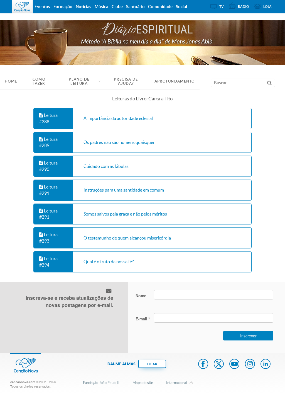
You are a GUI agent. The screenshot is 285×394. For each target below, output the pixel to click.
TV (221, 6)
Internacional (176, 383)
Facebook (203, 364)
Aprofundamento (174, 81)
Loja (267, 6)
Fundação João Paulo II (101, 383)
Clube (117, 6)
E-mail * (143, 319)
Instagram (249, 364)
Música (101, 6)
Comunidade (160, 6)
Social (181, 6)
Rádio (243, 6)
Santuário (135, 6)
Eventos (42, 6)
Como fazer (39, 81)
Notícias (83, 6)
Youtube (234, 364)
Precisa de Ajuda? (126, 81)
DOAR (152, 364)
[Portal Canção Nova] (22, 6)
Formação (62, 6)
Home (11, 81)
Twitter (218, 364)
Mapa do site (142, 383)
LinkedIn (265, 364)
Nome (141, 295)
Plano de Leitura (79, 81)
